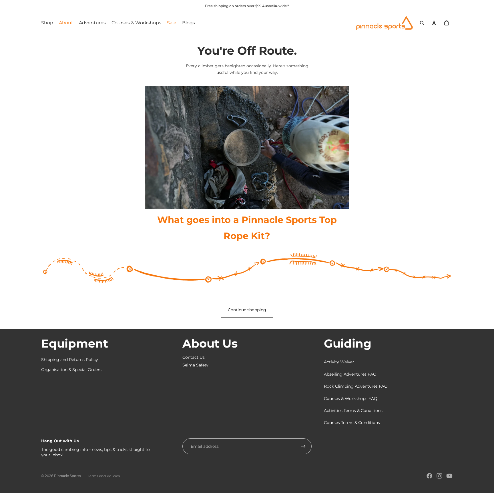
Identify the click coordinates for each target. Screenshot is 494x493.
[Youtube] (449, 475)
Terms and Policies (104, 476)
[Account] (434, 23)
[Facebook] (429, 475)
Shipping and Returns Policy (69, 359)
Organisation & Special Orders (71, 369)
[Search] (422, 23)
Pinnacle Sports (67, 476)
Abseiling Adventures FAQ (350, 374)
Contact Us (193, 357)
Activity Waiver (339, 361)
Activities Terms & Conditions (353, 410)
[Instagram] (439, 475)
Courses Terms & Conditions (352, 422)
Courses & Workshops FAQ (350, 398)
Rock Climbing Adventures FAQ (356, 386)
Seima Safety (195, 365)
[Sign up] (303, 446)
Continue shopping (247, 309)
